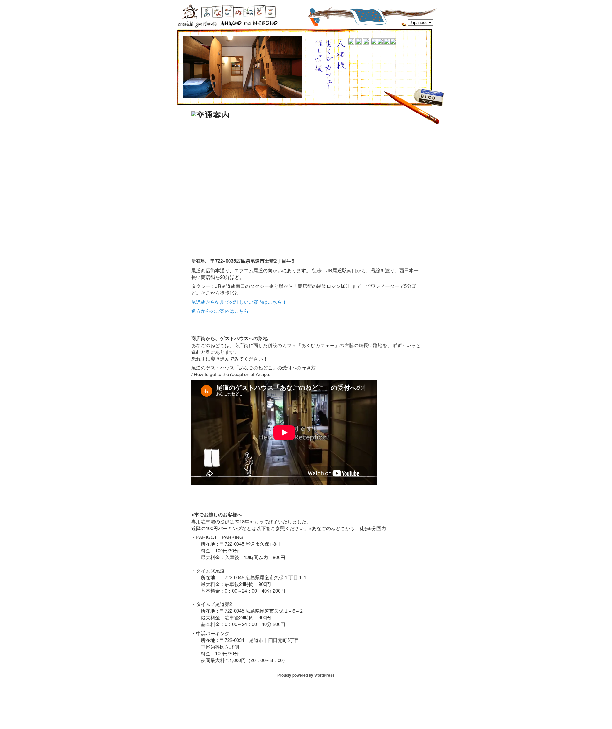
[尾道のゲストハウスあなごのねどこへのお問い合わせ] (366, 42)
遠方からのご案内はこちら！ (222, 310)
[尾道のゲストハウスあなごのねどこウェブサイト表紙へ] (393, 42)
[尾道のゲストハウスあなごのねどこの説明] (386, 42)
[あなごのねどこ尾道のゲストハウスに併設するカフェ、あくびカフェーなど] (329, 87)
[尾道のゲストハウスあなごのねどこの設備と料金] (374, 42)
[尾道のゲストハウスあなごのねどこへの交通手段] (351, 42)
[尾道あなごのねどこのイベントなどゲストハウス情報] (319, 70)
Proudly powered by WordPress (306, 675)
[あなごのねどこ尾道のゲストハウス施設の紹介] (380, 42)
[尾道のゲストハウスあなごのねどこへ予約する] (358, 42)
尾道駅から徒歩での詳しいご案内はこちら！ (239, 301)
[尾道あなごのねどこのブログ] (429, 102)
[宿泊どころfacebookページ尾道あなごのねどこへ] (340, 67)
